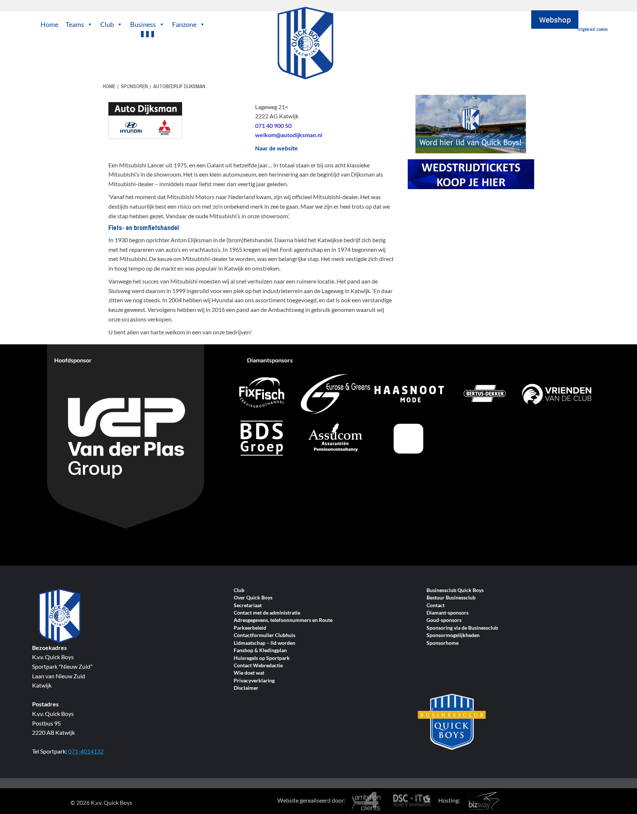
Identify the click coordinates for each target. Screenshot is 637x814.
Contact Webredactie (258, 665)
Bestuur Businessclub (451, 598)
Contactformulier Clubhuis (264, 635)
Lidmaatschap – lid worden (264, 643)
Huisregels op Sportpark (262, 658)
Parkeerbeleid (250, 628)
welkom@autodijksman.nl (288, 134)
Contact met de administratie (267, 613)
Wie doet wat (249, 673)
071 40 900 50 (273, 125)
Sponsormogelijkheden (453, 635)
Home (49, 24)
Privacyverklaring (254, 680)
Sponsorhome (443, 643)
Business (143, 24)
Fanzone (184, 24)
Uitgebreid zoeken (593, 29)
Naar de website (276, 148)
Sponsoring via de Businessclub (462, 628)
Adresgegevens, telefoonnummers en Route (283, 620)
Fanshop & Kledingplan (260, 650)
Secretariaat (248, 605)
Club (107, 24)
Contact (436, 605)
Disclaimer (246, 688)
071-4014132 (86, 751)
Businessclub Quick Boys (455, 590)
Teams (75, 24)
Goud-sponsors (444, 620)
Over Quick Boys (253, 598)
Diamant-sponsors (448, 613)
